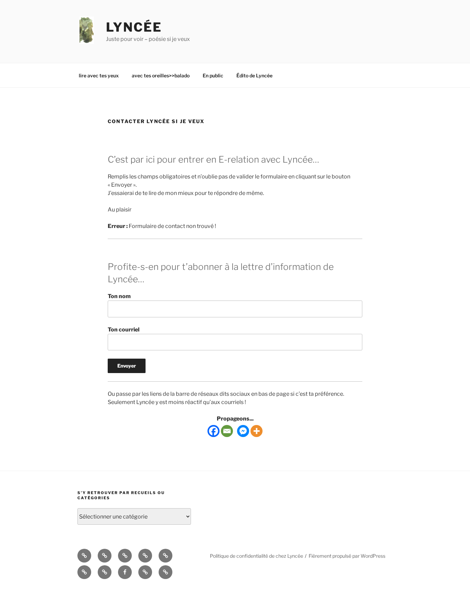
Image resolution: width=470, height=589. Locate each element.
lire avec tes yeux (99, 75)
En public (213, 75)
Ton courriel (123, 329)
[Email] (227, 431)
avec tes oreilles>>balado (161, 75)
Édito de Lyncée (254, 75)
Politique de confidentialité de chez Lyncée (256, 556)
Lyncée (134, 27)
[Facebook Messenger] (243, 431)
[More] (256, 431)
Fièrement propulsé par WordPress (347, 556)
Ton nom (119, 296)
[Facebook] (213, 431)
